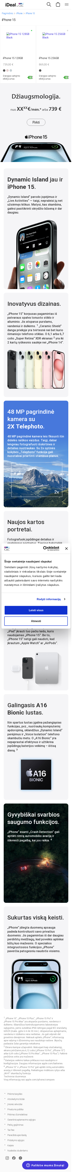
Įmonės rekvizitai (14, 1104)
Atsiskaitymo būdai (16, 1099)
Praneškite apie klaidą (16, 1135)
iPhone (19, 13)
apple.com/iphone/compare (39, 1079)
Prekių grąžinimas (15, 1125)
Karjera (10, 1145)
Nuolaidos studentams (17, 1150)
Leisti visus (36, 610)
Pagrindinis (7, 13)
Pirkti (36, 122)
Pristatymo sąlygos (15, 1140)
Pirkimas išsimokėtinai (17, 1114)
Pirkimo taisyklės (14, 1094)
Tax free (10, 1130)
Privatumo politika (15, 1109)
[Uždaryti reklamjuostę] (66, 548)
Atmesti (36, 621)
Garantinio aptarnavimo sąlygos (21, 1119)
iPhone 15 (30, 13)
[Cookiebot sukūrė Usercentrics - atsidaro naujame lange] (44, 548)
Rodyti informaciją (49, 599)
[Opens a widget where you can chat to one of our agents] (45, 1165)
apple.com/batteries (52, 1063)
